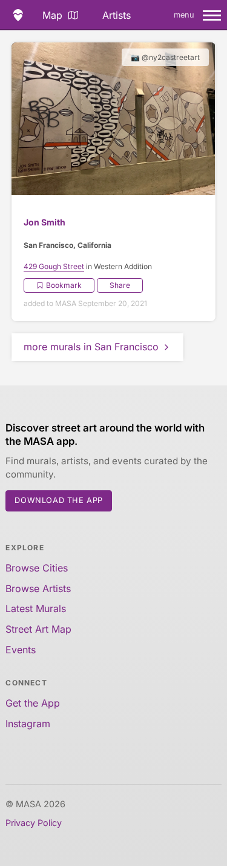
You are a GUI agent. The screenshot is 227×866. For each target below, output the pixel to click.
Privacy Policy (33, 823)
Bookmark (64, 285)
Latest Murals (35, 608)
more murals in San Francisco (91, 347)
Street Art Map (38, 629)
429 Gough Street (54, 266)
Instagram (27, 724)
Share (120, 285)
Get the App (32, 703)
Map (52, 15)
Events (20, 650)
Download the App (59, 500)
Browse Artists (38, 588)
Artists (116, 15)
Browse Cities (36, 568)
